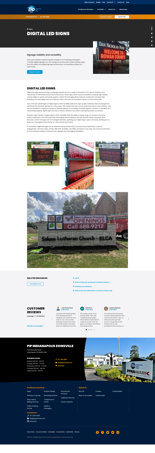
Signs (31, 29)
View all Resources (35, 284)
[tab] (86, 329)
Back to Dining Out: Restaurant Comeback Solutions (92, 282)
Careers (98, 391)
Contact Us (120, 2)
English (98, 2)
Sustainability (117, 391)
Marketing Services (50, 395)
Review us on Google (34, 326)
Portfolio (100, 9)
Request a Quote (106, 17)
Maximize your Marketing (83, 286)
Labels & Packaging (47, 407)
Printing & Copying (33, 395)
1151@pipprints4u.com (65, 362)
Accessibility (51, 432)
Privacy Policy (31, 432)
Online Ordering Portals (32, 407)
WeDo (77, 278)
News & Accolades (85, 395)
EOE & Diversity (60, 432)
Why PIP (81, 391)
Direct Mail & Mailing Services (33, 401)
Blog (103, 2)
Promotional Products (65, 392)
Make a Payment (89, 2)
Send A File (122, 17)
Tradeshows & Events (49, 401)
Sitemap (77, 432)
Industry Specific (67, 402)
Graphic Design (49, 391)
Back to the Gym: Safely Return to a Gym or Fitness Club (93, 290)
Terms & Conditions (41, 432)
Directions (61, 366)
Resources (123, 9)
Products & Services (85, 9)
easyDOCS (110, 2)
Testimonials (100, 395)
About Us (111, 9)
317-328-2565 (45, 17)
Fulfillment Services (68, 398)
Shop (127, 2)
